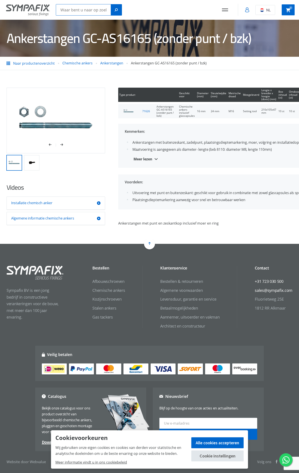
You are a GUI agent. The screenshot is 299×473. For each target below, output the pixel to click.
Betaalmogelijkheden (179, 308)
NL (268, 10)
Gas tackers (102, 317)
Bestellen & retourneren (181, 281)
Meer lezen (143, 159)
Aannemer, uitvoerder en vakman (190, 317)
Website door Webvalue (26, 462)
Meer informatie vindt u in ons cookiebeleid (91, 462)
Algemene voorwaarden (181, 290)
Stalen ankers (104, 308)
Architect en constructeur (182, 326)
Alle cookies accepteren (217, 442)
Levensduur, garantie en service (188, 299)
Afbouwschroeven (108, 281)
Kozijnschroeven (107, 299)
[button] (52, 145)
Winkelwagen (290, 7)
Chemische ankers (108, 290)
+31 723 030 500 (269, 281)
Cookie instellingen (218, 456)
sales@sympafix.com (273, 290)
